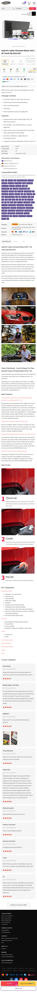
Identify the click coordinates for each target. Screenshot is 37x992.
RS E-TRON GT (18, 183)
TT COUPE (20, 202)
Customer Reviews (5, 922)
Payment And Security (6, 940)
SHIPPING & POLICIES (12, 968)
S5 (25, 199)
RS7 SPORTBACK (21, 207)
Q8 (7, 218)
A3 (10, 188)
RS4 (32, 196)
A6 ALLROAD (4, 194)
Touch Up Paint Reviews (7, 954)
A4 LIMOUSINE (19, 213)
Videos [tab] (15, 241)
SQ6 (23, 186)
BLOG (3, 968)
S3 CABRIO (4, 210)
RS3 (29, 196)
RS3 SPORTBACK (5, 207)
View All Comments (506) (18, 905)
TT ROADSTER (27, 202)
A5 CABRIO (20, 191)
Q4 (6, 180)
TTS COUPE (4, 205)
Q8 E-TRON (11, 183)
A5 (15, 191)
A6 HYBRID (17, 194)
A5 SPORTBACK (27, 191)
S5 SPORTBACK (28, 210)
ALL (3, 180)
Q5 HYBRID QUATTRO (9, 196)
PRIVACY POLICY (31, 970)
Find (32, 8)
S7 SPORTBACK (11, 213)
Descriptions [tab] (6, 241)
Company (3, 948)
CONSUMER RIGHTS (6, 970)
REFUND (15, 970)
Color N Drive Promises (6, 962)
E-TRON (3, 218)
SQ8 (15, 180)
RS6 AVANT (13, 207)
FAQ (2, 942)
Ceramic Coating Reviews (7, 956)
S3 (19, 199)
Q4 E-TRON (4, 183)
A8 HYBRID (29, 194)
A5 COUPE (26, 213)
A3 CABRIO (15, 188)
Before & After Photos (6, 920)
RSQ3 (13, 199)
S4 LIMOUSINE (22, 216)
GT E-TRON (30, 180)
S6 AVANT (4, 213)
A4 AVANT (11, 191)
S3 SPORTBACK (20, 210)
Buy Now (9, 983)
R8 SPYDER (24, 196)
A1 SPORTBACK (5, 188)
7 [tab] (19, 46)
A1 (26, 186)
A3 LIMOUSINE (20, 205)
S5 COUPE (29, 216)
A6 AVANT (11, 194)
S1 (17, 199)
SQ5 (11, 202)
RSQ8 (24, 183)
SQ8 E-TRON (29, 183)
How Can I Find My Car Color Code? (9, 938)
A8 (24, 194)
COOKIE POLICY (22, 970)
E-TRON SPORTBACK (22, 180)
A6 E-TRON (12, 186)
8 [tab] (20, 46)
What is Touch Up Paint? (7, 916)
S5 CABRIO (30, 199)
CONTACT (21, 968)
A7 (21, 194)
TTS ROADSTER (12, 205)
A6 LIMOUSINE (5, 216)
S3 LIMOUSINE (12, 210)
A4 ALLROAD (4, 191)
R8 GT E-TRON (5, 186)
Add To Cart (18, 988)
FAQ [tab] (23, 241)
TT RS (33, 202)
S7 (5, 202)
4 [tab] (16, 46)
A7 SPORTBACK (28, 205)
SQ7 (15, 202)
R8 (19, 196)
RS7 (10, 199)
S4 (22, 199)
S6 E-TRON (18, 186)
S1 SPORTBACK (29, 207)
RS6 (6, 199)
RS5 (3, 199)
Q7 (16, 196)
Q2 (10, 216)
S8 (8, 202)
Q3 (34, 194)
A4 (28, 188)
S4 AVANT (15, 216)
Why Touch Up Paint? (6, 918)
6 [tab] (18, 46)
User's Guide (4, 924)
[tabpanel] (18, 29)
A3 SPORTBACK (23, 188)
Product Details (5, 930)
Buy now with (24, 983)
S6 (2, 202)
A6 (33, 191)
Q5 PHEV (10, 180)
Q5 (2, 196)
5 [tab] (17, 46)
